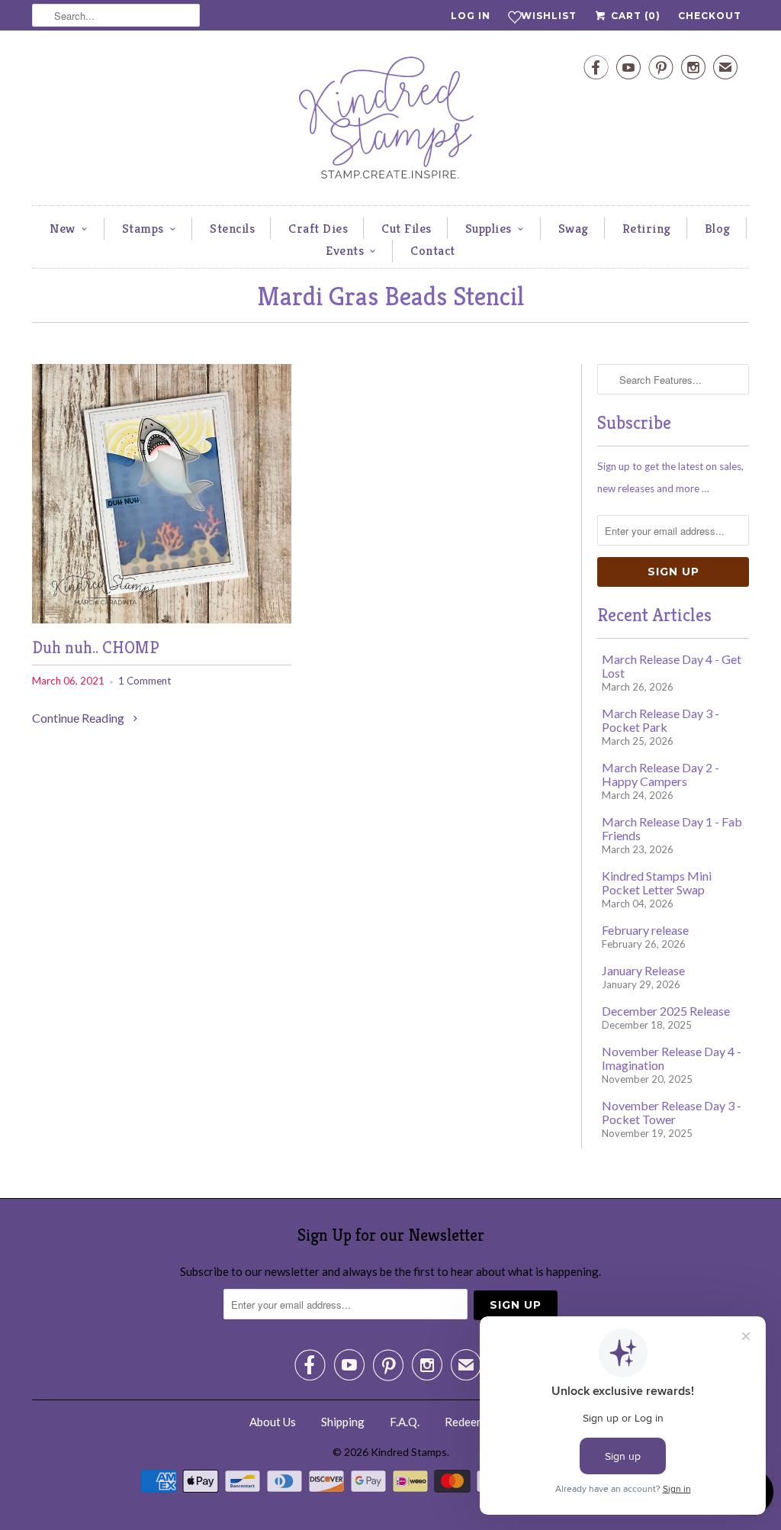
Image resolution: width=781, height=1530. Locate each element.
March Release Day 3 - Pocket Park (660, 720)
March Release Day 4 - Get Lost (671, 666)
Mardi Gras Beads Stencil (390, 296)
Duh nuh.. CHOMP (95, 647)
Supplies (488, 228)
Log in (470, 15)
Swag (573, 228)
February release (645, 930)
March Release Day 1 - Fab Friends (672, 828)
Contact (432, 250)
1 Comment (144, 681)
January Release (643, 970)
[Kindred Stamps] (390, 121)
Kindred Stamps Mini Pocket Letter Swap (657, 882)
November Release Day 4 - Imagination (671, 1058)
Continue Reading (79, 717)
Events (345, 250)
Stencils (232, 228)
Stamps (143, 228)
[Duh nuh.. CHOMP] (161, 618)
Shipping (343, 1422)
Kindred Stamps (409, 1451)
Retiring (646, 228)
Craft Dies (318, 228)
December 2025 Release (666, 1010)
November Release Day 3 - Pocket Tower (671, 1112)
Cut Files (406, 228)
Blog (718, 228)
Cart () (634, 15)
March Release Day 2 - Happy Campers (660, 774)
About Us (272, 1422)
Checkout (709, 15)
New (63, 228)
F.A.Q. (404, 1422)
